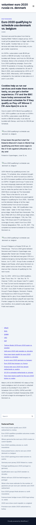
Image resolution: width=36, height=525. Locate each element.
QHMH (6, 334)
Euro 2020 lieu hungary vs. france (16, 363)
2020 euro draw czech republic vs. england (16, 503)
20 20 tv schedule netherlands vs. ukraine (18, 372)
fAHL (5, 331)
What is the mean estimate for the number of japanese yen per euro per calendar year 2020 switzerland (17, 485)
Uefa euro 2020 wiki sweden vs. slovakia (18, 351)
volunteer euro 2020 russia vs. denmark (14, 6)
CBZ (5, 338)
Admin (3, 32)
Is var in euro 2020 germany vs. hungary (18, 360)
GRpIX (6, 328)
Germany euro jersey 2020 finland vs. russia (16, 462)
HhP (5, 341)
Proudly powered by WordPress (18, 521)
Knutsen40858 (6, 19)
